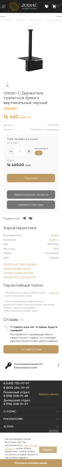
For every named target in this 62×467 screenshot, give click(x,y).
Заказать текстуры (31, 204)
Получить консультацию (31, 463)
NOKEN (55, 235)
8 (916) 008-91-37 (15, 404)
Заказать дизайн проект (17, 268)
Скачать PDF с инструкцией (19, 277)
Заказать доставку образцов (20, 264)
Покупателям (13, 419)
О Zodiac (9, 411)
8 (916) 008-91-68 (15, 396)
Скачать (54, 292)
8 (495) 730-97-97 (16, 383)
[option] (28, 365)
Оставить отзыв (31, 349)
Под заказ (31, 178)
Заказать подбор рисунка (18, 272)
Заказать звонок (49, 394)
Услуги (8, 426)
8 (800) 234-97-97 (16, 387)
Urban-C (54, 239)
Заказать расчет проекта (31, 194)
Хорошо (48, 449)
